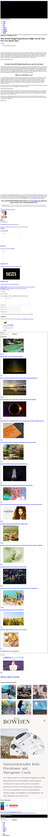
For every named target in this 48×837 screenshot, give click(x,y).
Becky (3, 43)
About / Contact (6, 3)
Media (2, 521)
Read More (2, 228)
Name (2, 307)
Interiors (2, 354)
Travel (2, 461)
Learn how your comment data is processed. (24, 318)
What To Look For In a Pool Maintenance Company (12, 356)
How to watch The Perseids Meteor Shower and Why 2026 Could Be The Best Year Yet (19, 378)
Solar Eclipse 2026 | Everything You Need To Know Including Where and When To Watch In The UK (22, 420)
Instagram (38, 198)
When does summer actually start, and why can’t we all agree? (14, 629)
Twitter (33, 198)
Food (4, 824)
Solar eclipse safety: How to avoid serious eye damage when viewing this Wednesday (18, 399)
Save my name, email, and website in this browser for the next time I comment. (17, 314)
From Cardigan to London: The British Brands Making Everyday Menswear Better (18, 442)
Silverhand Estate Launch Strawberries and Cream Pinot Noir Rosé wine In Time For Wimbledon (21, 545)
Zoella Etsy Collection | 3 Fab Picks (9, 677)
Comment (2, 305)
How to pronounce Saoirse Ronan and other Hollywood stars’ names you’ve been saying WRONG (21, 504)
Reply (5, 330)
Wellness (2, 397)
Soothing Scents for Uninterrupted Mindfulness (7, 248)
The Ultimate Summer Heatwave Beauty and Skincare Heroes (14, 566)
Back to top (2, 817)
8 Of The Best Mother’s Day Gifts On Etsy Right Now (13, 288)
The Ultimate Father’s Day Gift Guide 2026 (10, 651)
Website (2, 311)
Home (4, 1)
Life (1, 375)
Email (2, 309)
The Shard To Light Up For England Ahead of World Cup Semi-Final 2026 (16, 485)
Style (1, 35)
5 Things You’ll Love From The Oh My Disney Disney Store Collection (17, 286)
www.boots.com (36, 201)
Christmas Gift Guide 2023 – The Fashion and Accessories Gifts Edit (10, 266)
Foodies (2, 542)
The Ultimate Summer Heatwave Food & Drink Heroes (12, 609)
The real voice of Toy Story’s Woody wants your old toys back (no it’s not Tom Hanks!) (19, 588)
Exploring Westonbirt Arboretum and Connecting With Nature (14, 463)
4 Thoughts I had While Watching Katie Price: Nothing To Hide (14, 523)
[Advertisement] (15, 49)
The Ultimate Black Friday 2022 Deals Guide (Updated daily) (9, 284)
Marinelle (11, 324)
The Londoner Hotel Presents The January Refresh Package (9, 224)
